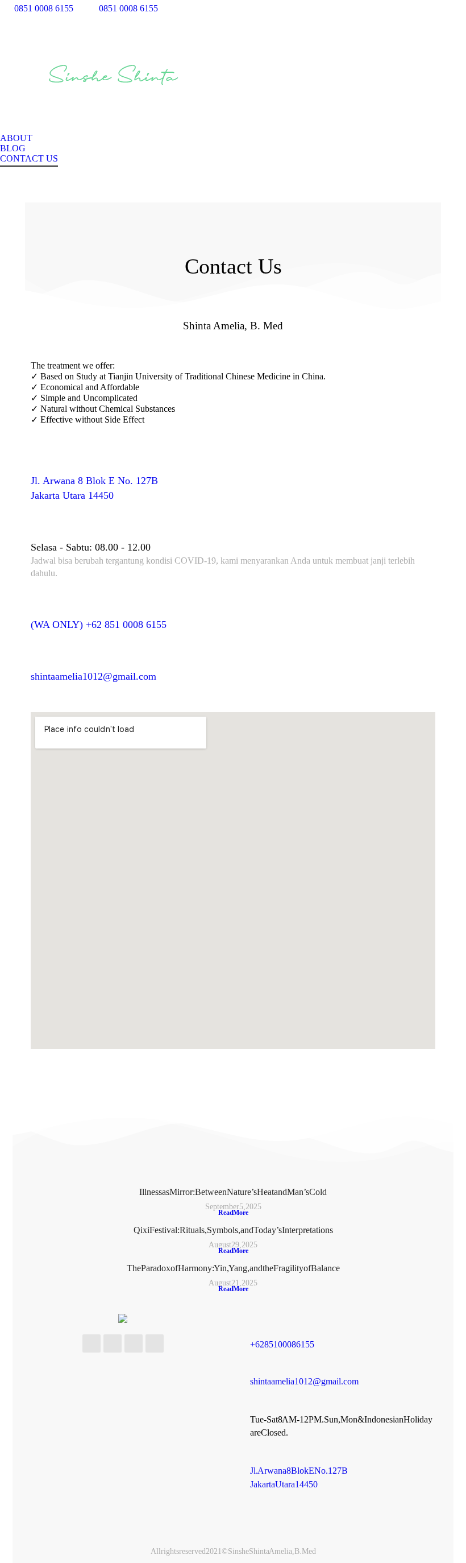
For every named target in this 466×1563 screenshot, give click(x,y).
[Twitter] (112, 1343)
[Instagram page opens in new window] (360, 8)
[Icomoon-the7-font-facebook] (91, 1343)
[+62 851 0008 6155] (257, 1332)
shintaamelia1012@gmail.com (93, 676)
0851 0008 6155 (43, 8)
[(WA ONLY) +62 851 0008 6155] (40, 606)
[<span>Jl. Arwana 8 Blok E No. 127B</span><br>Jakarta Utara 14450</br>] (40, 462)
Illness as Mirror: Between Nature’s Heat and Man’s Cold (233, 1192)
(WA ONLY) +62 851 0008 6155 (99, 624)
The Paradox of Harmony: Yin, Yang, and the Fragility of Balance (233, 1268)
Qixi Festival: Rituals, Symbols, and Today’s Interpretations (233, 1230)
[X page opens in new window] (343, 8)
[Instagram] (133, 1343)
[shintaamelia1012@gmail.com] (40, 658)
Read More (233, 1213)
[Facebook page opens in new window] (326, 8)
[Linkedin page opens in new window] (378, 8)
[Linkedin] (154, 1343)
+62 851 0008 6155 (282, 1344)
